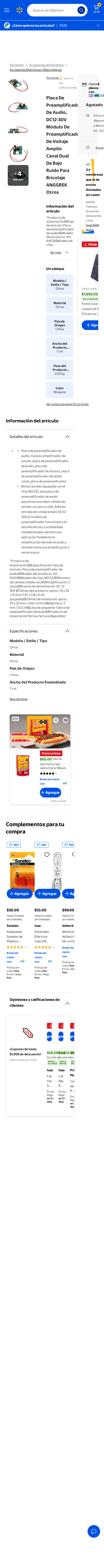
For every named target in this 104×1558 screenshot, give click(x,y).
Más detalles (19, 699)
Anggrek (52, 78)
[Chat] (94, 1531)
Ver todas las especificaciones (67, 404)
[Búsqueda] (81, 10)
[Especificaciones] (67, 631)
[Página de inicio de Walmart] (19, 10)
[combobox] (57, 10)
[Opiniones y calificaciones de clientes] (67, 1001)
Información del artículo (32, 421)
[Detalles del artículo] (67, 437)
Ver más (55, 252)
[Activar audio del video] (65, 720)
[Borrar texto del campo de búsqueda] (75, 10)
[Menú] (8, 10)
